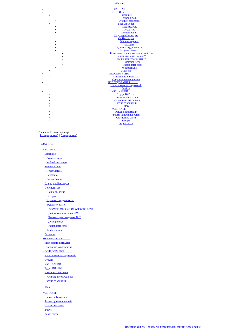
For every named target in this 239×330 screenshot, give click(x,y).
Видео (126, 105)
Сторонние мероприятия (126, 79)
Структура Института (126, 35)
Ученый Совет (126, 23)
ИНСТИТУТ (123, 12)
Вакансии (126, 70)
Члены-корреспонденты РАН (132, 59)
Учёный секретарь (129, 20)
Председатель (129, 26)
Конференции (129, 67)
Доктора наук (132, 61)
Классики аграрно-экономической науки (132, 53)
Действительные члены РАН (132, 56)
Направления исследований (126, 85)
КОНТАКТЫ (123, 108)
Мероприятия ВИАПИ (126, 76)
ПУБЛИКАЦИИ (123, 91)
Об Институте (126, 38)
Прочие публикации (126, 103)
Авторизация (193, 326)
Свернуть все (68, 135)
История (129, 44)
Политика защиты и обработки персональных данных (155, 326)
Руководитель (129, 17)
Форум (126, 120)
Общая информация (126, 111)
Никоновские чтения (126, 97)
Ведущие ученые (129, 50)
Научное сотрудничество (129, 47)
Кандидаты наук (132, 64)
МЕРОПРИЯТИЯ (123, 73)
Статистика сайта (126, 117)
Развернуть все (48, 135)
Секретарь (129, 29)
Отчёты (126, 88)
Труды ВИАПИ (126, 94)
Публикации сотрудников (126, 100)
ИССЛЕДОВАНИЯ (123, 82)
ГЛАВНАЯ (123, 9)
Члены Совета (129, 32)
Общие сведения (129, 41)
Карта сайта (126, 123)
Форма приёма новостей (126, 114)
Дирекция (126, 15)
